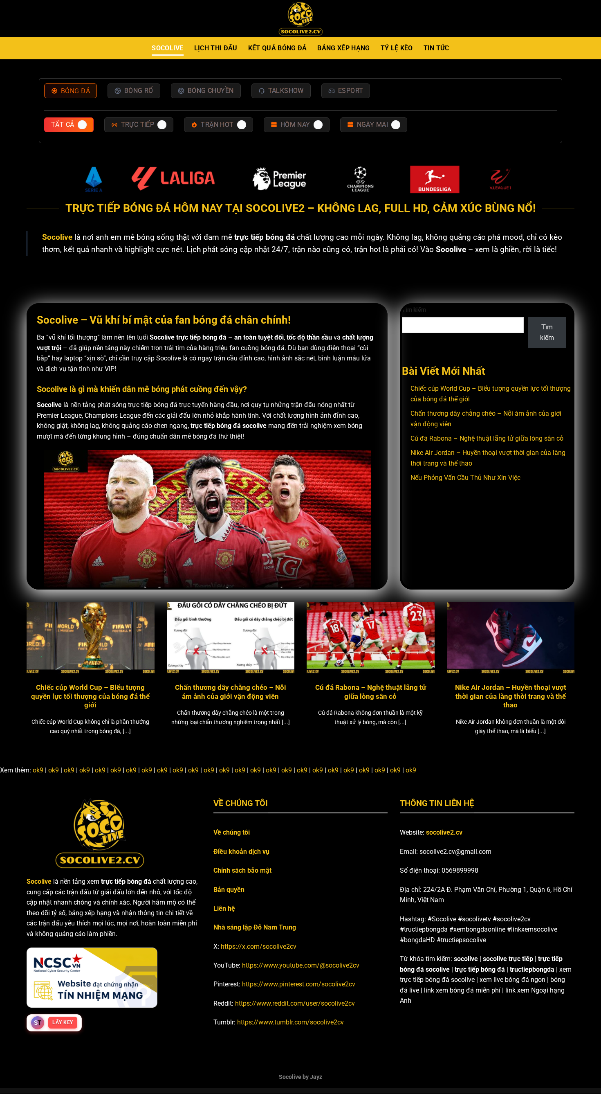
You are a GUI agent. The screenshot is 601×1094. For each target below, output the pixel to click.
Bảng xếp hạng (343, 48)
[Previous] (42, 649)
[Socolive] (301, 18)
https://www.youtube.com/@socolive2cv (300, 965)
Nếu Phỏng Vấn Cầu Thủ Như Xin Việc (465, 478)
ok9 (38, 770)
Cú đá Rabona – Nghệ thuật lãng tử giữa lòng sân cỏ (486, 438)
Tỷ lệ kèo (397, 48)
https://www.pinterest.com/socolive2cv (298, 984)
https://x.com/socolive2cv (258, 946)
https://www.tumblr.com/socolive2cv (290, 1022)
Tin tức (436, 48)
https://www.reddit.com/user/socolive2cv (295, 1003)
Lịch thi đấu (216, 48)
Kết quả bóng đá (277, 48)
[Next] (559, 649)
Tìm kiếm (414, 309)
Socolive (168, 48)
